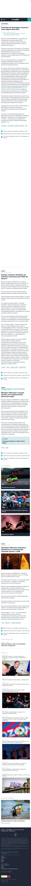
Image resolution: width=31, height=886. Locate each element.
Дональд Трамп (14, 367)
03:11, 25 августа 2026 (5, 545)
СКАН (2, 866)
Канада (3, 367)
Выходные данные (5, 880)
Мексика (8, 622)
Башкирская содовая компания (16, 125)
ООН (21, 210)
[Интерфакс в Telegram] (4, 872)
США (8, 367)
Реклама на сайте (4, 830)
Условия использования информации (9, 879)
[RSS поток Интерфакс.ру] (8, 872)
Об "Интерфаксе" (9, 829)
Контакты (3, 829)
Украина (14, 210)
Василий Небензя (6, 210)
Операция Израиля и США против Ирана (13, 389)
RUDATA (2, 867)
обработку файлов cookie (24, 846)
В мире (3, 271)
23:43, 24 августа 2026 (6, 147)
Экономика (4, 23)
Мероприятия (12, 830)
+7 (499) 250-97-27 (14, 849)
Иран (3, 447)
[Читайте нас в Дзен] (2, 872)
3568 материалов (5, 823)
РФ (18, 210)
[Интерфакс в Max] (11, 872)
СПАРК (2, 856)
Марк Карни (23, 367)
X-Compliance (3, 857)
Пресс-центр (16, 829)
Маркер (2, 860)
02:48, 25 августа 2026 (6, 390)
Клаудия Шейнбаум (16, 622)
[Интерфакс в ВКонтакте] (6, 872)
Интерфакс (15, 19)
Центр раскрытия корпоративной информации (9, 868)
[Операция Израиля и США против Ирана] (15, 819)
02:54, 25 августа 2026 (6, 272)
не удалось (12, 612)
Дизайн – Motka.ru (4, 881)
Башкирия (4, 125)
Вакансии (22, 829)
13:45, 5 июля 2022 (5, 25)
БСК (26, 125)
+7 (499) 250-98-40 (4, 849)
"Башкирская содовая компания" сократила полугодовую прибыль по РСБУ (14, 34)
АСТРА (2, 861)
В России (4, 146)
